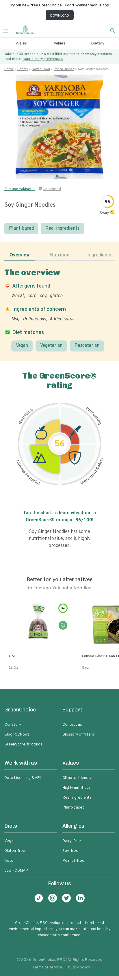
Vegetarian (51, 346)
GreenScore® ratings (23, 744)
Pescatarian (87, 346)
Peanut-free (73, 860)
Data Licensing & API (22, 777)
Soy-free (70, 850)
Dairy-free (71, 840)
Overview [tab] (20, 255)
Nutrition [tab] (59, 255)
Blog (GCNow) (16, 734)
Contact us (72, 724)
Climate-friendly (76, 777)
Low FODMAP (16, 870)
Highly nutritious (76, 787)
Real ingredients (62, 228)
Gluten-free (14, 850)
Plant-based (21, 228)
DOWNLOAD (59, 15)
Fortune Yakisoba (19, 189)
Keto (8, 860)
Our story (12, 724)
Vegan (22, 346)
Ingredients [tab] (99, 255)
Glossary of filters (78, 734)
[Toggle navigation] (8, 30)
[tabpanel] (59, 309)
